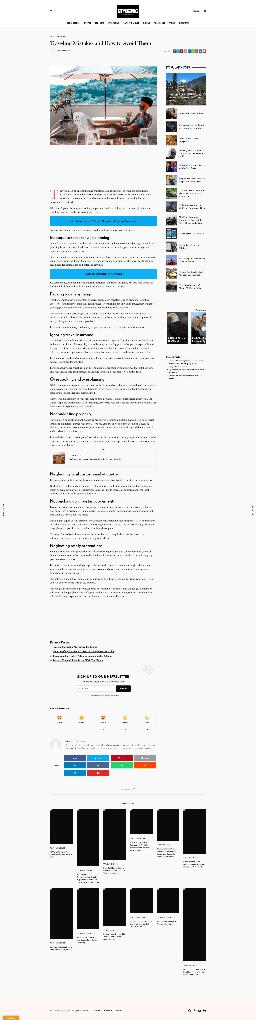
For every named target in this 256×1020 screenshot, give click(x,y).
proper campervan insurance (118, 367)
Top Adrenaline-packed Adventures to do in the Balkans (82, 656)
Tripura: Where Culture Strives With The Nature (78, 660)
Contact (108, 1011)
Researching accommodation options (69, 282)
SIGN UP (123, 688)
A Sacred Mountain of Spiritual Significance (115, 221)
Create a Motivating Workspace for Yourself (75, 646)
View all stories (200, 310)
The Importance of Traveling (106, 273)
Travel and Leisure (57, 37)
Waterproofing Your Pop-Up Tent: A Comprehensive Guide (83, 651)
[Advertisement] (103, 170)
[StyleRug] (128, 11)
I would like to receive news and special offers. (105, 695)
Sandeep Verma (65, 51)
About (118, 1011)
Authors (96, 1011)
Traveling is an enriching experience (69, 588)
